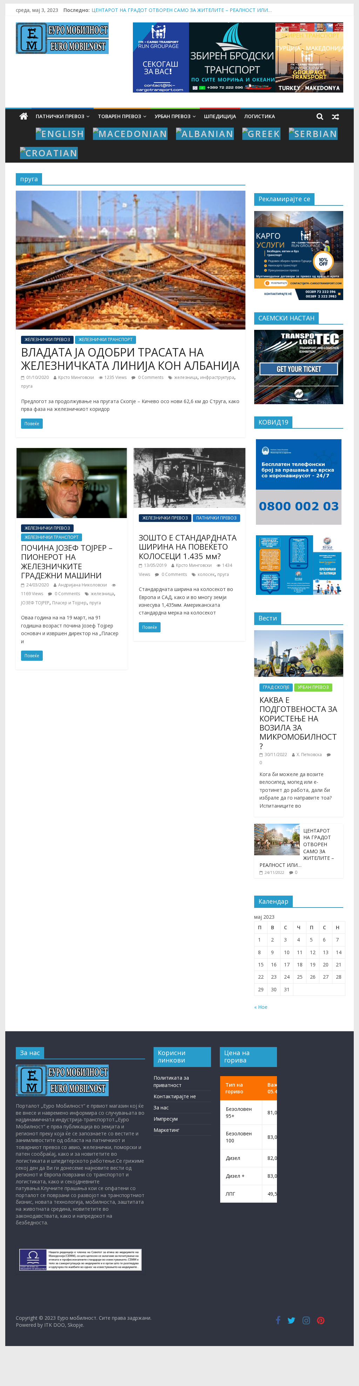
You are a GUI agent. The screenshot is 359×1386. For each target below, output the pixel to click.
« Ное (260, 1007)
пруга (27, 386)
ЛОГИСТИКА (259, 116)
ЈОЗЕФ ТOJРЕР (35, 603)
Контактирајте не (175, 1096)
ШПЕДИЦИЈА (220, 116)
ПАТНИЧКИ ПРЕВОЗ (60, 116)
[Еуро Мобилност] (24, 116)
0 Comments (150, 377)
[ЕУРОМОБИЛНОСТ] (62, 1068)
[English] (60, 133)
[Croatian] (49, 153)
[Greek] (261, 133)
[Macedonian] (130, 133)
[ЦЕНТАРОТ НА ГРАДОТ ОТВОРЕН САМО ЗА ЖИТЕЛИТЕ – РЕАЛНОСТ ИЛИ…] (277, 827)
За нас (161, 1107)
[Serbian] (313, 133)
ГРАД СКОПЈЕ (276, 687)
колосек (206, 574)
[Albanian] (205, 133)
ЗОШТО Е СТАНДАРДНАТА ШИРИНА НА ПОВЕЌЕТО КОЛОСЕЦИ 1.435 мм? (188, 546)
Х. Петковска (309, 754)
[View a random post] (335, 116)
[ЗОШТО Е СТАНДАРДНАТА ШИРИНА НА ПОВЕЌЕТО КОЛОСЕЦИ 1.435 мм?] (189, 452)
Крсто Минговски (76, 377)
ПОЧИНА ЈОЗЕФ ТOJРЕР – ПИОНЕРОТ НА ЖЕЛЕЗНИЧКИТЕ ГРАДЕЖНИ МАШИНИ (67, 561)
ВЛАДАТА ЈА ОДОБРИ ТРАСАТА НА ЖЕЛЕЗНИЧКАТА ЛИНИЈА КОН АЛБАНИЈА (130, 359)
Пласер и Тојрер (69, 603)
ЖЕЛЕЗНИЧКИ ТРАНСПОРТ (106, 339)
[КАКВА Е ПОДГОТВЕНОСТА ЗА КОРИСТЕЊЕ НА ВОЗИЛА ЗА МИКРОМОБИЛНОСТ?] (298, 634)
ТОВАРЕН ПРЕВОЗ (119, 116)
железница (185, 377)
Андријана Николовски (82, 585)
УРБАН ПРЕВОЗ (172, 116)
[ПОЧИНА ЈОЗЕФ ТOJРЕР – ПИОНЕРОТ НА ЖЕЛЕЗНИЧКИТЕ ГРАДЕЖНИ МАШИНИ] (72, 452)
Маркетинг (167, 1130)
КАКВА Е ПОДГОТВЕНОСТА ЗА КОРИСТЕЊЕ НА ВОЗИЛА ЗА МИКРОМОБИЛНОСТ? (190, 10)
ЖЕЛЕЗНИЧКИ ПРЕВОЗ (47, 339)
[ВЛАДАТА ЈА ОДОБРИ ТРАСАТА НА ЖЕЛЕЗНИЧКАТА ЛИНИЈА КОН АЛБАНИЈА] (130, 195)
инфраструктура (217, 377)
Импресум (166, 1118)
